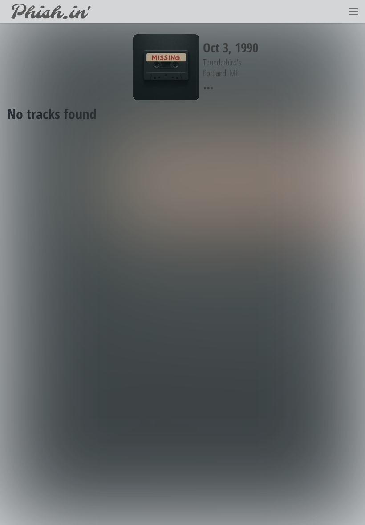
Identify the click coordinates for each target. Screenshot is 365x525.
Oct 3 (215, 47)
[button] (353, 11)
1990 (246, 47)
